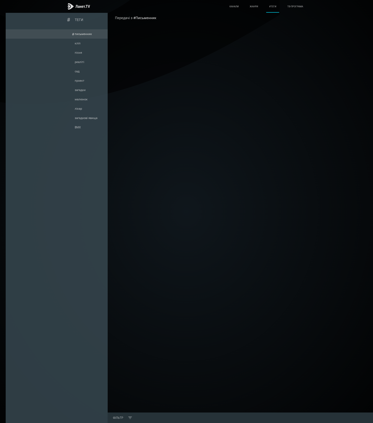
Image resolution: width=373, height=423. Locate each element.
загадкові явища (86, 118)
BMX (78, 127)
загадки (80, 90)
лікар (78, 108)
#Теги (272, 6)
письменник (83, 34)
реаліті (79, 62)
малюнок (81, 99)
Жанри (254, 6)
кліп (78, 43)
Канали (234, 6)
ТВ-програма (295, 6)
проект (79, 80)
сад (77, 71)
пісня (78, 52)
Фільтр (118, 417)
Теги (79, 20)
